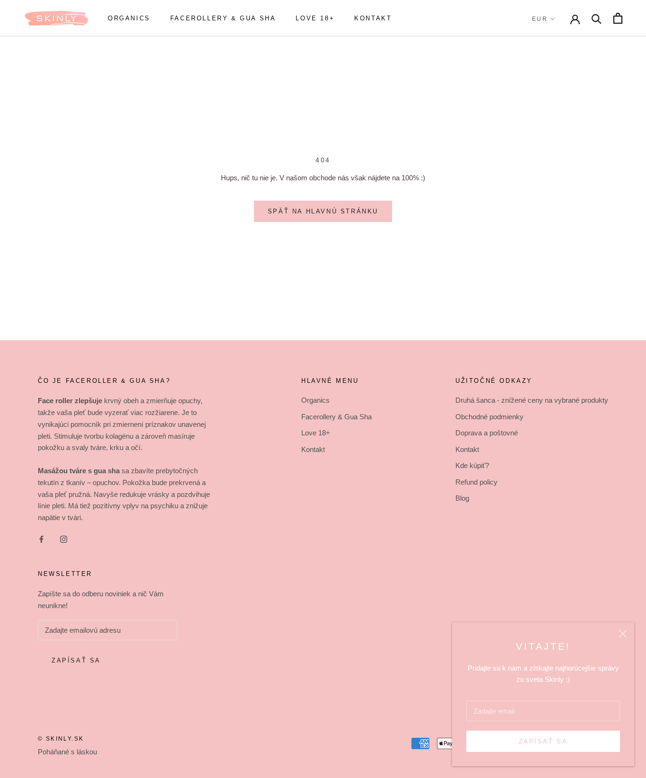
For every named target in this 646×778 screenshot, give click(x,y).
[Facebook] (41, 539)
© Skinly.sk (61, 738)
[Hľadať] (597, 18)
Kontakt (373, 18)
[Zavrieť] (623, 633)
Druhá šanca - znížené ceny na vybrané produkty (531, 400)
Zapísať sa (543, 741)
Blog (462, 498)
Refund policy (476, 482)
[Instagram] (63, 539)
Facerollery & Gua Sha (223, 18)
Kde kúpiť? (472, 465)
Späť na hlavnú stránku (323, 211)
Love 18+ (315, 18)
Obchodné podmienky (489, 417)
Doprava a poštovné (486, 433)
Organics (129, 18)
